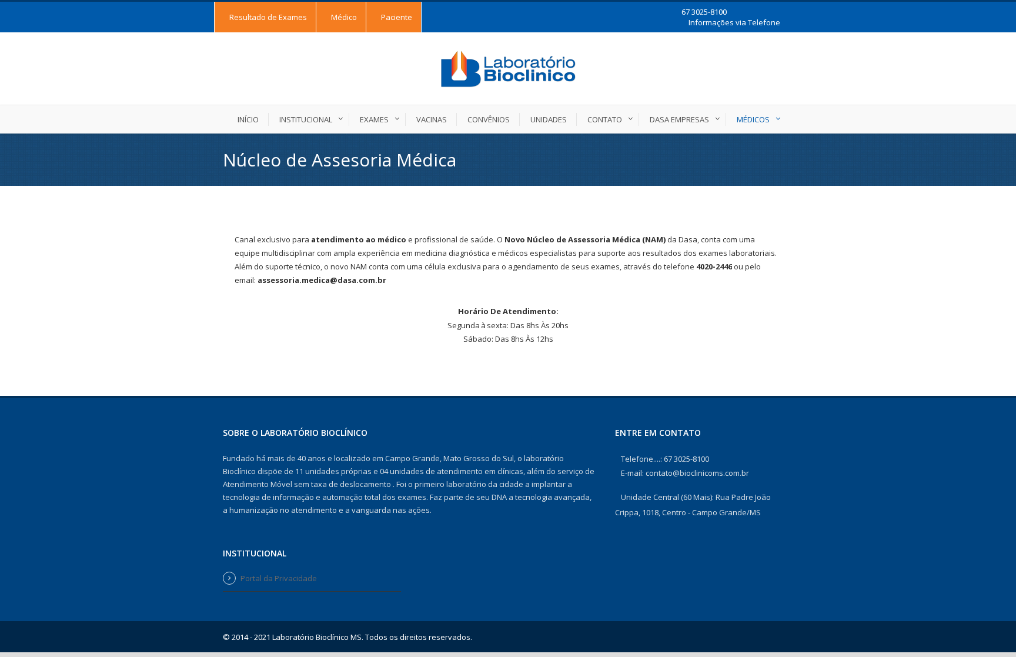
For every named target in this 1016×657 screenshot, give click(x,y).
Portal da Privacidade (278, 578)
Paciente (396, 17)
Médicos (753, 119)
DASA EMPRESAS (679, 119)
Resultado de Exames (268, 17)
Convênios (488, 119)
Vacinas (431, 119)
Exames (374, 119)
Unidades (548, 119)
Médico (344, 17)
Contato (604, 119)
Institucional (305, 119)
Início (248, 119)
